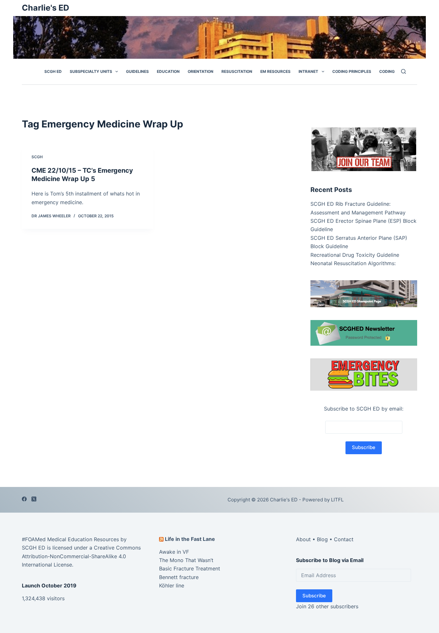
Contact (344, 539)
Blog (322, 539)
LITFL (337, 500)
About (303, 539)
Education (168, 71)
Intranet (308, 71)
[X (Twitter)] (33, 499)
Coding (387, 71)
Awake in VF (174, 552)
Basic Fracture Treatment (189, 568)
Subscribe (314, 596)
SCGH (37, 156)
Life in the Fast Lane (190, 539)
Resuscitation (236, 71)
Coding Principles (351, 71)
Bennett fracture (179, 577)
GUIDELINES (137, 71)
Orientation (200, 71)
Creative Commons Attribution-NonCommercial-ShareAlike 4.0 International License (81, 556)
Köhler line (171, 585)
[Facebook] (24, 499)
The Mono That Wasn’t (186, 560)
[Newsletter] (363, 148)
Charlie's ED (45, 8)
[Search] (403, 71)
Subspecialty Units (91, 71)
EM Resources (275, 71)
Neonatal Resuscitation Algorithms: (353, 263)
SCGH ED (53, 71)
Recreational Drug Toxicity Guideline (354, 254)
